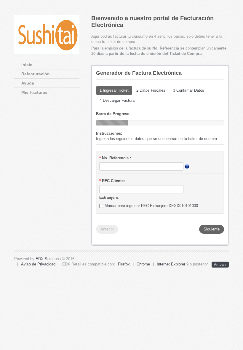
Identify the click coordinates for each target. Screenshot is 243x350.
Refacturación (35, 73)
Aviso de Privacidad (38, 264)
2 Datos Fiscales (150, 90)
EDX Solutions (48, 259)
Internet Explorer (171, 264)
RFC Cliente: (112, 181)
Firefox (124, 264)
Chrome (143, 264)
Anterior (107, 229)
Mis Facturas (34, 92)
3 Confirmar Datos (188, 90)
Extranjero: (109, 197)
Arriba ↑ (220, 264)
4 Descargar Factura (117, 100)
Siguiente (212, 229)
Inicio (27, 64)
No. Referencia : (115, 158)
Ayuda (27, 83)
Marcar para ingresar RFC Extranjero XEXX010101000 (151, 205)
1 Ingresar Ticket (114, 90)
